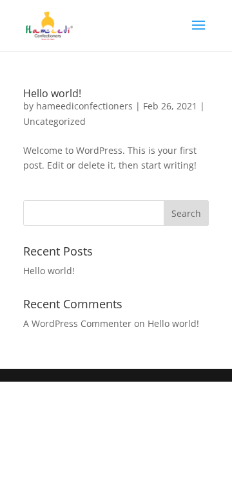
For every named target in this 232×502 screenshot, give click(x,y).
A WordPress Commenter (77, 323)
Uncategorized (54, 121)
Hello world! (52, 93)
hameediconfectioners (84, 106)
